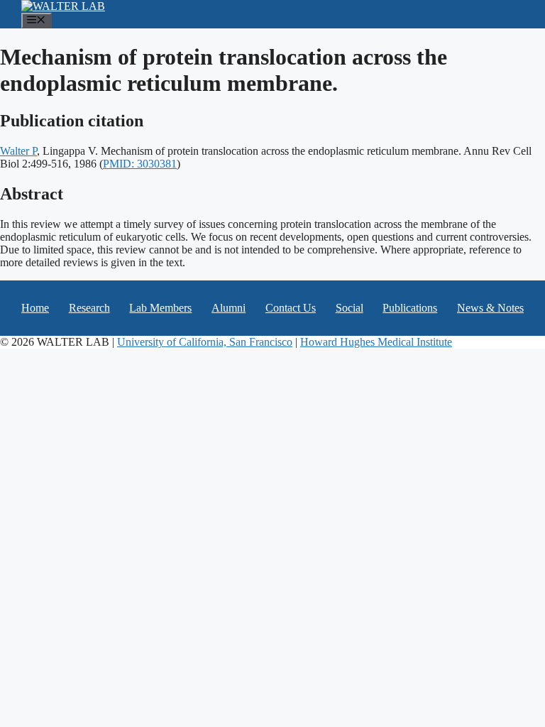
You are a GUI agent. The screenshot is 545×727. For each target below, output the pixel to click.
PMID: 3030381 (140, 164)
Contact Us (290, 308)
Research (89, 308)
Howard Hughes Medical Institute (376, 342)
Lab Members (160, 308)
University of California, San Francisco (204, 342)
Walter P (18, 151)
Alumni (228, 308)
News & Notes (490, 308)
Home (35, 308)
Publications (409, 308)
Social (349, 308)
